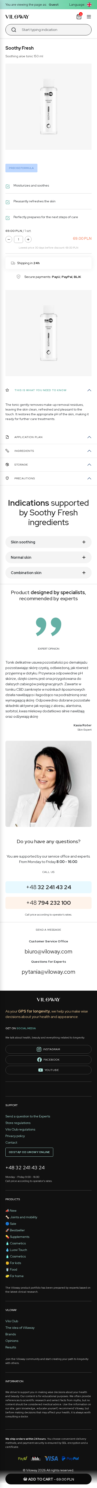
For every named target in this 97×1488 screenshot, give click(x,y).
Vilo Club (11, 1321)
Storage (21, 464)
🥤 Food (11, 1269)
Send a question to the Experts (27, 1116)
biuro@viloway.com (48, 951)
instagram (51, 1049)
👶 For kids (13, 1263)
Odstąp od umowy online (29, 1152)
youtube (52, 1070)
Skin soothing (23, 542)
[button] (89, 4)
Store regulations (17, 1123)
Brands (10, 1334)
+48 (48, 887)
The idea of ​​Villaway (20, 1328)
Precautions (24, 478)
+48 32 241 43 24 (25, 1167)
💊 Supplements (17, 1237)
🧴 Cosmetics (15, 1243)
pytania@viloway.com (48, 972)
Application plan (28, 437)
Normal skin (21, 557)
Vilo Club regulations (20, 1129)
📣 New (10, 1211)
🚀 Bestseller (15, 1230)
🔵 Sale (10, 1224)
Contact (11, 1142)
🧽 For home (14, 1276)
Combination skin (26, 572)
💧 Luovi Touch (16, 1250)
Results (10, 1347)
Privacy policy (15, 1136)
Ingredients (24, 451)
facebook (52, 1059)
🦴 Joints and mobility (21, 1217)
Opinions (11, 1341)
